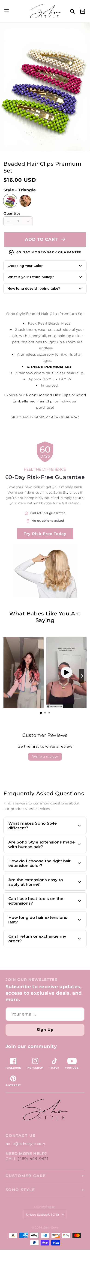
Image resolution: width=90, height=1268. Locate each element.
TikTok (54, 1067)
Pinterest (13, 1085)
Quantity (11, 213)
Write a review (45, 756)
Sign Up (45, 1029)
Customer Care (26, 1176)
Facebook (13, 1067)
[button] (6, 11)
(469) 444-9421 (33, 1158)
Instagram (35, 1067)
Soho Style (20, 1190)
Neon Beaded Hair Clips (48, 395)
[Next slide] (81, 676)
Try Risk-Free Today (45, 534)
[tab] (41, 713)
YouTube (72, 1067)
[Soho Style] (45, 1109)
